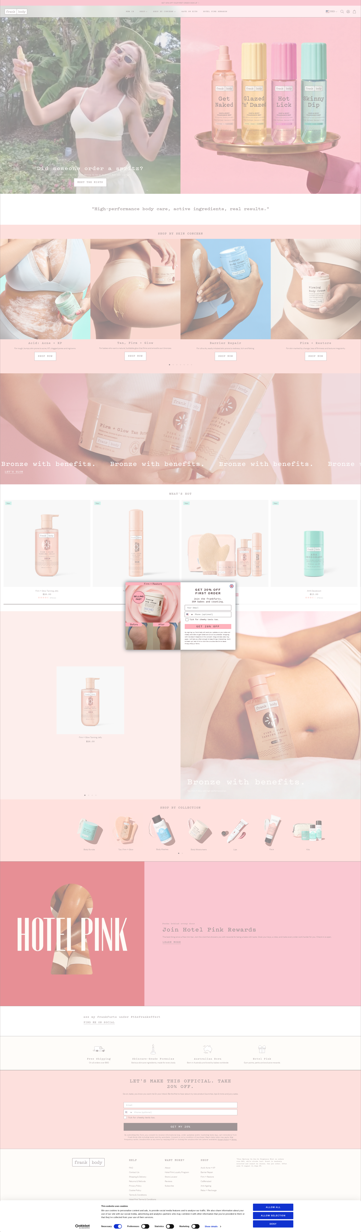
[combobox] (189, 614)
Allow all (273, 1207)
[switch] (145, 1226)
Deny (273, 1224)
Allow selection (273, 1215)
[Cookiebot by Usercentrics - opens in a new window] (82, 1226)
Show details (211, 1226)
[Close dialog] (231, 586)
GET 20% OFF (208, 626)
